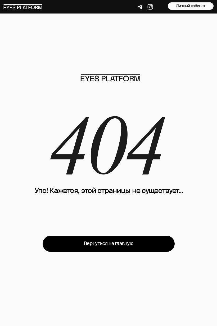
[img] (110, 77)
